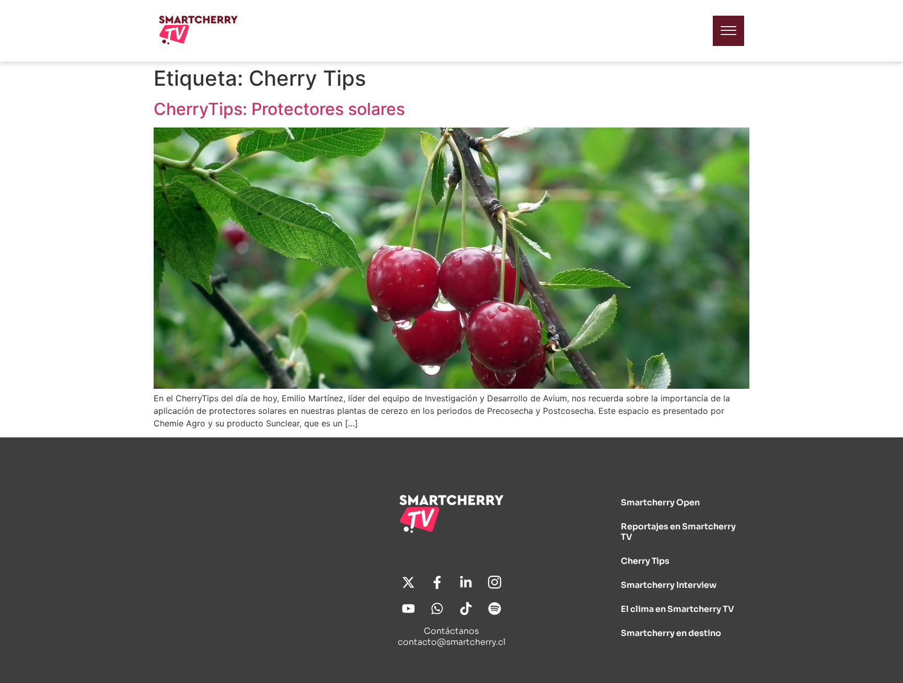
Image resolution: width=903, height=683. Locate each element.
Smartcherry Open (660, 502)
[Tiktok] (466, 609)
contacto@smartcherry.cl (451, 641)
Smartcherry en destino (671, 633)
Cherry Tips (645, 560)
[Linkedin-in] (466, 583)
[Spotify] (494, 609)
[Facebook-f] (437, 583)
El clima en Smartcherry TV (677, 609)
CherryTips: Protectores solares (279, 109)
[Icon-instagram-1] (494, 583)
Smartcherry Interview (668, 585)
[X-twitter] (408, 583)
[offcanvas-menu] (728, 31)
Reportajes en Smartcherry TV (678, 531)
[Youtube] (408, 609)
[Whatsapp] (437, 609)
